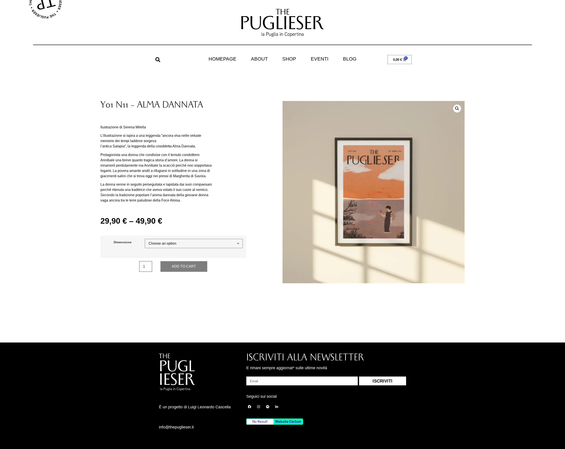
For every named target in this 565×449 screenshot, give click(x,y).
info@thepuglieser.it (176, 427)
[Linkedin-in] (276, 406)
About (259, 59)
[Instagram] (258, 406)
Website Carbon (288, 421)
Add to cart (184, 266)
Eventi (319, 59)
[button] (157, 59)
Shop (289, 59)
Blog (349, 59)
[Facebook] (249, 406)
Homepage (222, 59)
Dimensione (123, 242)
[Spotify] (267, 406)
